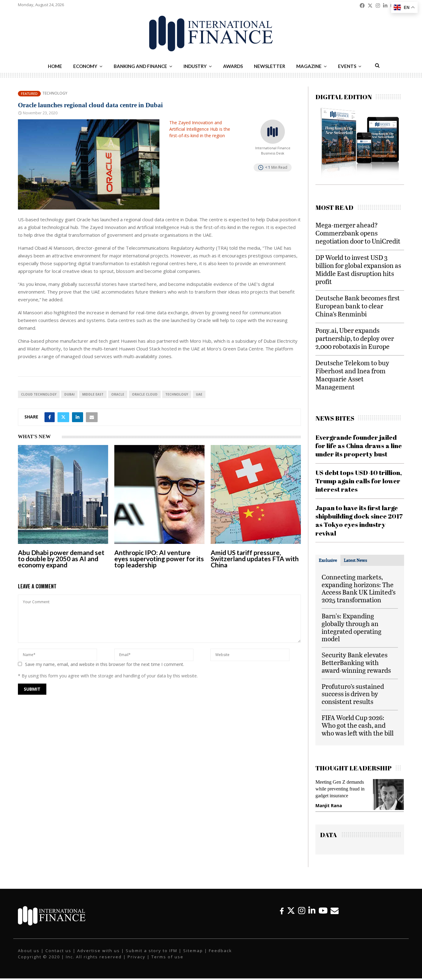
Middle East (92, 394)
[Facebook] (282, 917)
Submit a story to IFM (151, 957)
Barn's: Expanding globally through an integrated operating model (352, 627)
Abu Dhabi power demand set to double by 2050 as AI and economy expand (61, 559)
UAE (199, 394)
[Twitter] (291, 917)
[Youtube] (323, 917)
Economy (85, 66)
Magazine (309, 66)
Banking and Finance (140, 66)
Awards (233, 66)
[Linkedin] (311, 917)
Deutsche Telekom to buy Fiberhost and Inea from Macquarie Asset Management (352, 374)
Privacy (137, 963)
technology (176, 394)
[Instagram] (301, 917)
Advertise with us (98, 957)
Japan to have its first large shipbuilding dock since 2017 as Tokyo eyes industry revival (359, 520)
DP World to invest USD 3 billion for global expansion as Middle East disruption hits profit (358, 269)
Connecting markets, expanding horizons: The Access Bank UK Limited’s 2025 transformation (358, 588)
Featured (29, 93)
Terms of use (167, 963)
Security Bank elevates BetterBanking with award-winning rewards (356, 662)
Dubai (69, 394)
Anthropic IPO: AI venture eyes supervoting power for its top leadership (159, 559)
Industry (195, 66)
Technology (54, 93)
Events (347, 66)
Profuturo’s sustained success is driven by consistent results (353, 694)
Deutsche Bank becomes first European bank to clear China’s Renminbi (357, 305)
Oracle (117, 394)
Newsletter (269, 66)
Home (55, 66)
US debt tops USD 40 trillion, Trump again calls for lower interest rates (358, 481)
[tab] (327, 560)
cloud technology (39, 394)
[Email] (335, 917)
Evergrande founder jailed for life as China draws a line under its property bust (358, 446)
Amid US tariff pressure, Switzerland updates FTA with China (255, 559)
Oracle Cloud (145, 394)
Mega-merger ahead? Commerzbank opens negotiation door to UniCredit (357, 232)
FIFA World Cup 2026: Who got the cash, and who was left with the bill (358, 725)
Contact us (58, 957)
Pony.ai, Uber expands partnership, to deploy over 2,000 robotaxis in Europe (354, 338)
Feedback (220, 957)
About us (29, 957)
